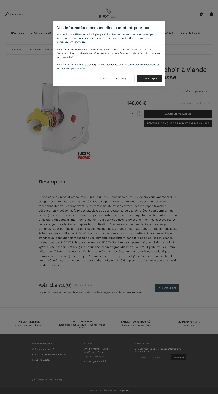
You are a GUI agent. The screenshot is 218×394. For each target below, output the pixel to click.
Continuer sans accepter (115, 78)
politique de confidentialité (103, 64)
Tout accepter (150, 78)
